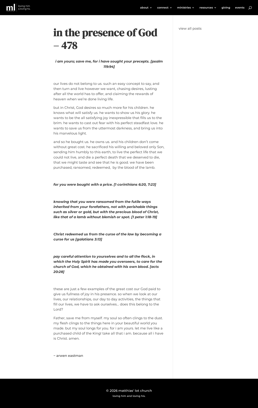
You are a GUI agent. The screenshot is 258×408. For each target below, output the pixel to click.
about (144, 7)
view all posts (190, 28)
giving (226, 7)
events (239, 7)
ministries (184, 7)
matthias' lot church (135, 391)
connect (162, 7)
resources (206, 7)
